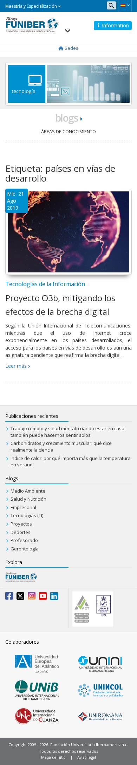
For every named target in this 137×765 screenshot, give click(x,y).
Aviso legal (86, 757)
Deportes (21, 532)
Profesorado (24, 540)
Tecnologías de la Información (45, 284)
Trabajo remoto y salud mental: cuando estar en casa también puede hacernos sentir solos (67, 431)
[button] (124, 5)
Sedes (71, 48)
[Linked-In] (54, 597)
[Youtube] (43, 597)
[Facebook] (9, 597)
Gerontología (25, 549)
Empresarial (23, 507)
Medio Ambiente (28, 491)
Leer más (16, 366)
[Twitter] (20, 597)
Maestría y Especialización (31, 6)
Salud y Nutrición (28, 499)
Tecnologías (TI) (27, 515)
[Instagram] (31, 597)
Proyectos (21, 524)
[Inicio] (31, 24)
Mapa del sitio (53, 757)
